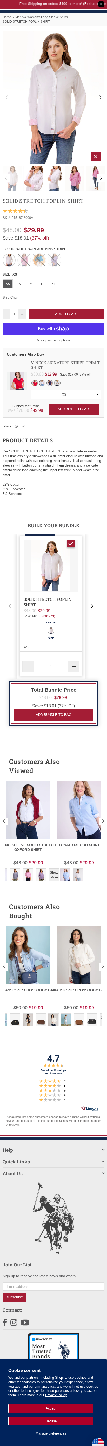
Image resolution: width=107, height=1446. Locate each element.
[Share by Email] (23, 426)
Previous (6, 97)
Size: (10, 275)
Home (7, 17)
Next (100, 97)
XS (8, 284)
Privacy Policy (56, 1395)
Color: (34, 249)
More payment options (53, 340)
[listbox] (66, 394)
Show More (54, 875)
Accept (51, 1408)
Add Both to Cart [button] (74, 409)
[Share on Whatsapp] (16, 426)
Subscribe (14, 1297)
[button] (9, 606)
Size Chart (10, 297)
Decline (51, 1421)
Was (18, 410)
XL (54, 284)
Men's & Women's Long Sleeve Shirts (41, 17)
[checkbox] (70, 543)
